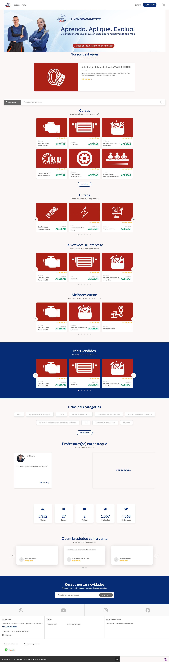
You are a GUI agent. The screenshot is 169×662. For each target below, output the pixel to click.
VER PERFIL (43, 482)
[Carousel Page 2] (81, 234)
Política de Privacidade (73, 624)
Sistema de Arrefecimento (80, 414)
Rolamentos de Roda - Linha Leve (109, 414)
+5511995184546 (23, 631)
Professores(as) (52, 624)
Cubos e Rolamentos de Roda (105, 422)
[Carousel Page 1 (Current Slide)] (78, 234)
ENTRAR (138, 5)
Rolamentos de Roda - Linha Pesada (140, 414)
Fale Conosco (8, 635)
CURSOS (17, 5)
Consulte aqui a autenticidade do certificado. (119, 623)
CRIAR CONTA (149, 5)
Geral (19, 414)
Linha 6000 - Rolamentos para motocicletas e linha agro (57, 422)
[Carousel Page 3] (84, 234)
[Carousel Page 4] (87, 234)
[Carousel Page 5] (90, 234)
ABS (85, 422)
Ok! (117, 659)
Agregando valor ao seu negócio (39, 414)
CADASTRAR (106, 595)
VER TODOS (84, 184)
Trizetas (61, 414)
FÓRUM (24, 5)
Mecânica (126, 422)
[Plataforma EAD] (165, 659)
